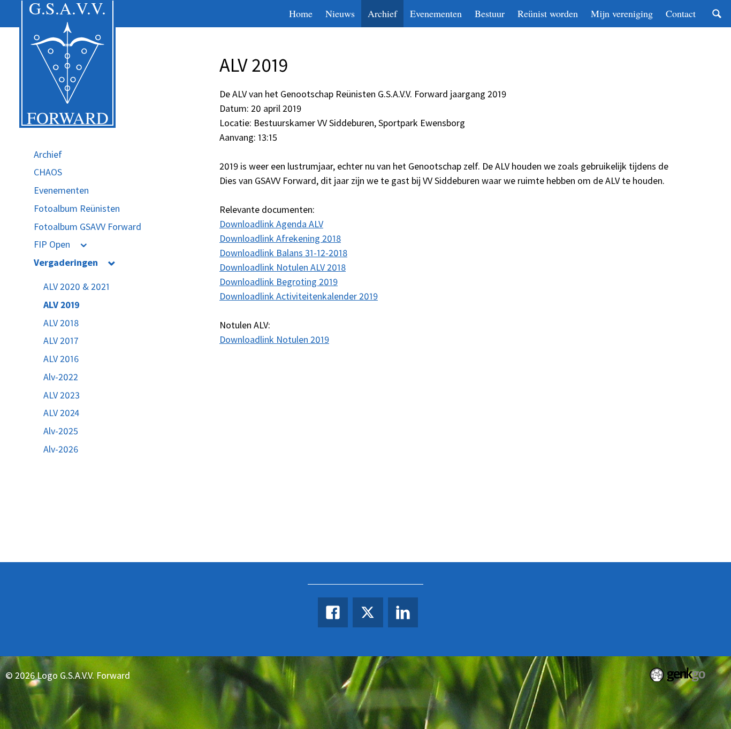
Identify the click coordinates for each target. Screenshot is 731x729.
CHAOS (48, 172)
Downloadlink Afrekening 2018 (280, 238)
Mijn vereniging (622, 13)
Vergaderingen (66, 262)
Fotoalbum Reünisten (77, 208)
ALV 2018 (61, 323)
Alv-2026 (60, 449)
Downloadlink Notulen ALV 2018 (282, 267)
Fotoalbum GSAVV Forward (87, 226)
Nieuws (340, 13)
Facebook (333, 612)
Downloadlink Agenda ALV (271, 224)
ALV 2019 (61, 304)
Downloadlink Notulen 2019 (274, 339)
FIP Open (52, 244)
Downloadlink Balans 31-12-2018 (283, 253)
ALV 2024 (61, 412)
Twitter (368, 612)
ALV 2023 (61, 395)
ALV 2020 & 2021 (76, 286)
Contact (681, 13)
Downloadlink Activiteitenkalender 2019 (298, 296)
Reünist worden (547, 13)
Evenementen (436, 13)
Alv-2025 (60, 431)
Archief (382, 13)
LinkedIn (403, 612)
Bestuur (490, 13)
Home (301, 13)
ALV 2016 (61, 358)
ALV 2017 (61, 340)
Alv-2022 (60, 377)
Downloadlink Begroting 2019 (278, 281)
